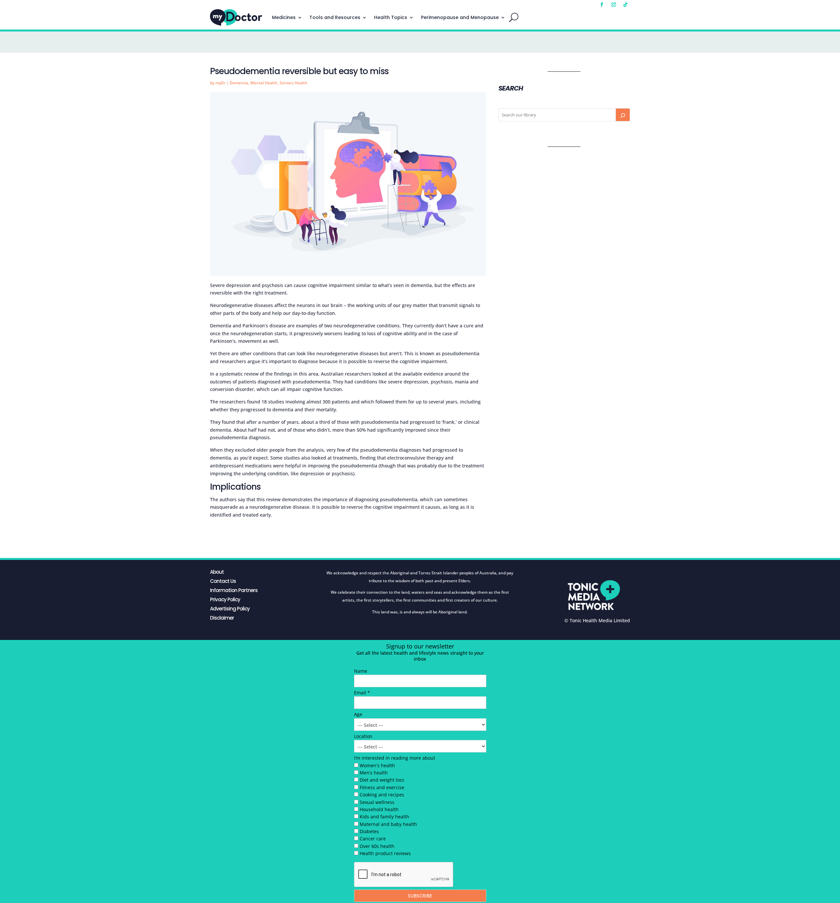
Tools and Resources (334, 17)
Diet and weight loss (382, 780)
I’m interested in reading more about (394, 758)
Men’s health (374, 773)
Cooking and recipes (382, 794)
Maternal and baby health (388, 824)
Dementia (239, 83)
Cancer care (373, 838)
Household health (379, 809)
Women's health (377, 765)
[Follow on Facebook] (601, 4)
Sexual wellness (377, 802)
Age (358, 714)
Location (363, 736)
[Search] (623, 114)
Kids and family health (384, 816)
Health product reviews (385, 853)
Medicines (284, 17)
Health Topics (390, 17)
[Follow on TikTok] (625, 4)
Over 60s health (377, 846)
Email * (362, 692)
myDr (220, 83)
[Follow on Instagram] (613, 4)
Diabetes (369, 831)
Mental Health (264, 83)
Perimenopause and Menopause (460, 17)
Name (360, 671)
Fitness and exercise (382, 787)
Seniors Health (293, 83)
